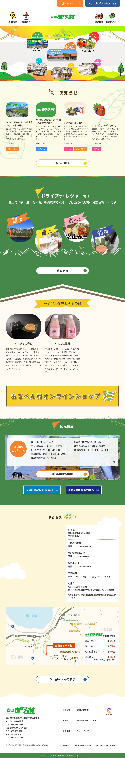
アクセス (65, 746)
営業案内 (41, 149)
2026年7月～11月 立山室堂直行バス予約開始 (19, 124)
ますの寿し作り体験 (73, 123)
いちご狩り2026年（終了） (104, 125)
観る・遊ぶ (12, 149)
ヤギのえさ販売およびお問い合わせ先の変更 (48, 121)
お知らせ (66, 709)
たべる (68, 149)
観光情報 (66, 731)
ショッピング (83, 731)
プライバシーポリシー (82, 746)
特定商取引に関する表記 (105, 746)
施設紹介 (66, 720)
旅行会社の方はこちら (86, 720)
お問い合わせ (83, 709)
